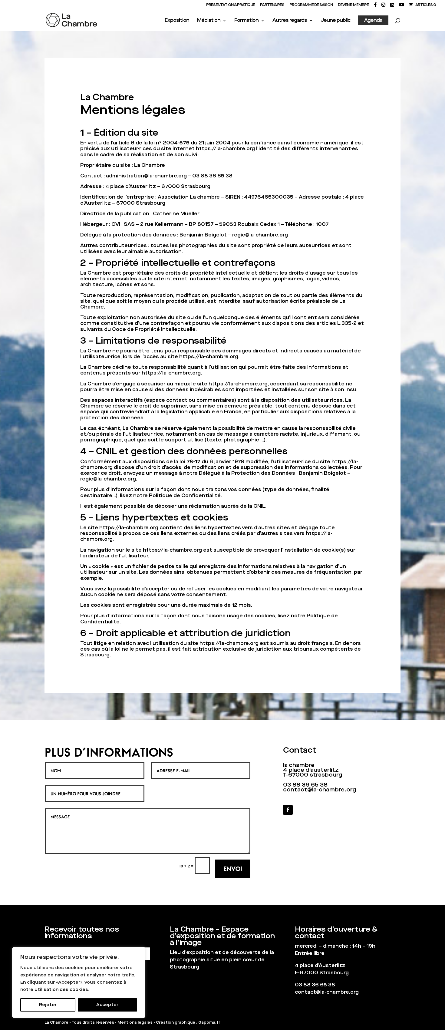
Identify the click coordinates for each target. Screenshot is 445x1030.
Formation (246, 20)
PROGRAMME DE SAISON (311, 5)
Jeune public (335, 20)
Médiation (208, 20)
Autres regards (289, 20)
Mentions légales (135, 1022)
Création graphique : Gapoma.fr (188, 1022)
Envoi (232, 869)
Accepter (107, 1005)
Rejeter (48, 1005)
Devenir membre (353, 5)
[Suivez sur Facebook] (288, 810)
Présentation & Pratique (230, 5)
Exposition (177, 20)
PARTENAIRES (272, 5)
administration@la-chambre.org (146, 176)
